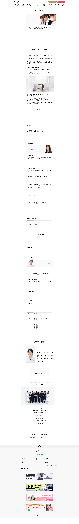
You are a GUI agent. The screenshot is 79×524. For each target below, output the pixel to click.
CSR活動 (46, 461)
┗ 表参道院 (35, 458)
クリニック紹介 (37, 456)
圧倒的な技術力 (24, 462)
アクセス (63, 5)
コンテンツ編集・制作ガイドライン (50, 464)
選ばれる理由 (24, 461)
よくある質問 (57, 5)
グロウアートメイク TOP (26, 456)
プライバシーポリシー (48, 462)
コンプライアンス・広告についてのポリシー (51, 465)
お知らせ (46, 459)
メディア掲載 (24, 469)
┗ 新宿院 (35, 459)
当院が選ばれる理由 (29, 5)
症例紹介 (44, 5)
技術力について (38, 5)
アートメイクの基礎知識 (25, 468)
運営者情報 (46, 458)
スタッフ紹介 (50, 5)
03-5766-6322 (40, 371)
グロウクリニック (16, 2)
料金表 (23, 5)
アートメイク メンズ (52, 1)
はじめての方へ (17, 5)
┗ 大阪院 (35, 460)
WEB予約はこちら (61, 1)
